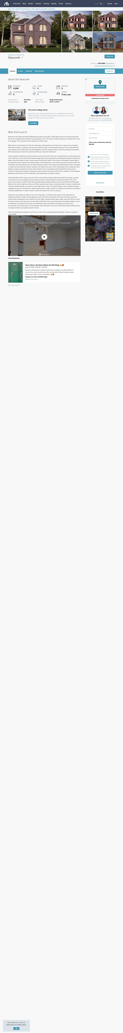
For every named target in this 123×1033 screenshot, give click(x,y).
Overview (12, 71)
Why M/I (30, 3)
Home (9, 9)
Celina (32, 9)
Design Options (39, 71)
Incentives (38, 3)
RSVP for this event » (32, 279)
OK (16, 1028)
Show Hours (100, 102)
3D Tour (20, 71)
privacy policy (21, 1025)
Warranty (53, 3)
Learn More (33, 123)
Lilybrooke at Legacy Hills (41, 9)
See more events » (14, 285)
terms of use (10, 1025)
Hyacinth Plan (52, 9)
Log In (116, 3)
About (24, 3)
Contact (61, 3)
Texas (13, 9)
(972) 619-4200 (107, 120)
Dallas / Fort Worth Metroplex (23, 9)
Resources (68, 3)
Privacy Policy (100, 183)
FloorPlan (29, 71)
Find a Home (16, 3)
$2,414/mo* (110, 63)
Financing (46, 3)
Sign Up (110, 3)
